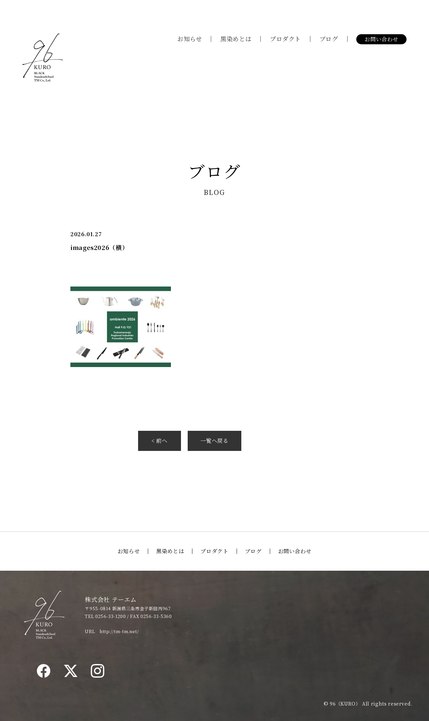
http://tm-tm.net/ (119, 631)
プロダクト (285, 38)
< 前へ (159, 441)
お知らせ (189, 38)
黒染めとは (235, 38)
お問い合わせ (381, 39)
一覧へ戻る (214, 441)
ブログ (328, 38)
